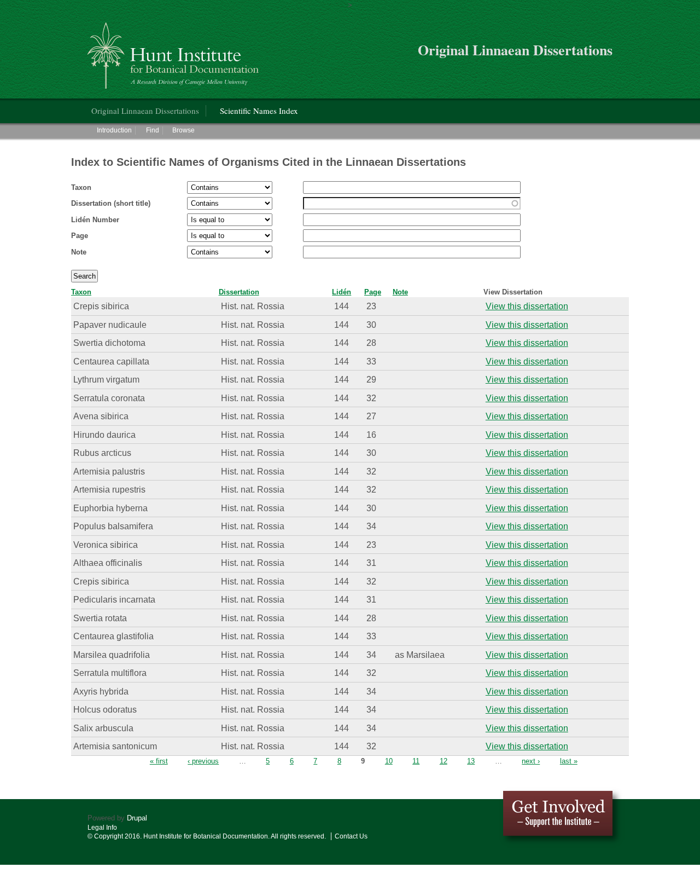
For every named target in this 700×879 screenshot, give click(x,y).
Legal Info (102, 827)
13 (471, 761)
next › (531, 761)
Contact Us (351, 836)
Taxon (81, 187)
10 (389, 761)
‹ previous (203, 761)
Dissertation (239, 292)
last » (569, 761)
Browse (183, 130)
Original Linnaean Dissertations (145, 110)
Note (78, 252)
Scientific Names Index (259, 110)
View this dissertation (527, 306)
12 (443, 761)
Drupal (137, 818)
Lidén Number (95, 220)
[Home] (175, 51)
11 (415, 761)
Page (79, 236)
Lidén (341, 292)
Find (152, 130)
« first (159, 761)
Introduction (114, 130)
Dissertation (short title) (110, 203)
